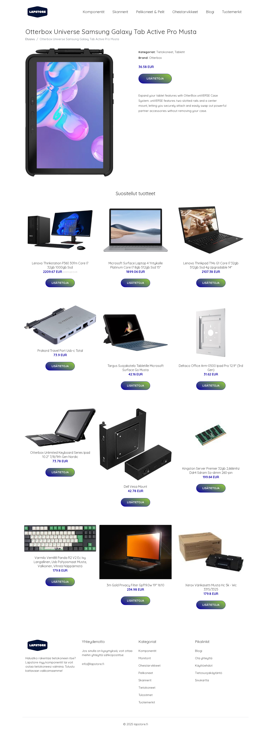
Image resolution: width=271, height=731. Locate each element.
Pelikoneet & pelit (150, 12)
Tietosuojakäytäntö (208, 673)
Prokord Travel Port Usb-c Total (60, 351)
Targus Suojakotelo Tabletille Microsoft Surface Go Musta (136, 368)
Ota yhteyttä (203, 658)
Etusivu (30, 39)
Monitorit (144, 658)
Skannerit (120, 12)
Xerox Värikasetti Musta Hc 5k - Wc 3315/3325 (211, 587)
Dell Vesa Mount (135, 487)
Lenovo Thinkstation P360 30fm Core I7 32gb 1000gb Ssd (60, 265)
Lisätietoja (155, 78)
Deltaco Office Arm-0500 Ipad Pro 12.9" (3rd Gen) (211, 368)
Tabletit (180, 52)
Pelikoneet (145, 673)
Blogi (210, 12)
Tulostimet (145, 695)
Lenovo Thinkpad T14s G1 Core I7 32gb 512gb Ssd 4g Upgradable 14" (210, 265)
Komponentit (94, 12)
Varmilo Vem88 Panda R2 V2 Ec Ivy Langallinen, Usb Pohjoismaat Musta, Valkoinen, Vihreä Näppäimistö (60, 562)
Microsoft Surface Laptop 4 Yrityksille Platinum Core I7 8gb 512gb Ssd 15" (136, 265)
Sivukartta (202, 680)
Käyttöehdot (203, 665)
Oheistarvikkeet (185, 12)
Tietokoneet (164, 52)
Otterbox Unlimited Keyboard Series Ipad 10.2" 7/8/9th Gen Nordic (60, 455)
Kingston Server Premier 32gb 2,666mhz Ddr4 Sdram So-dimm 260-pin (211, 470)
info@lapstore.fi (93, 664)
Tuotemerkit (232, 12)
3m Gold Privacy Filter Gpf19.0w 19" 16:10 (135, 585)
